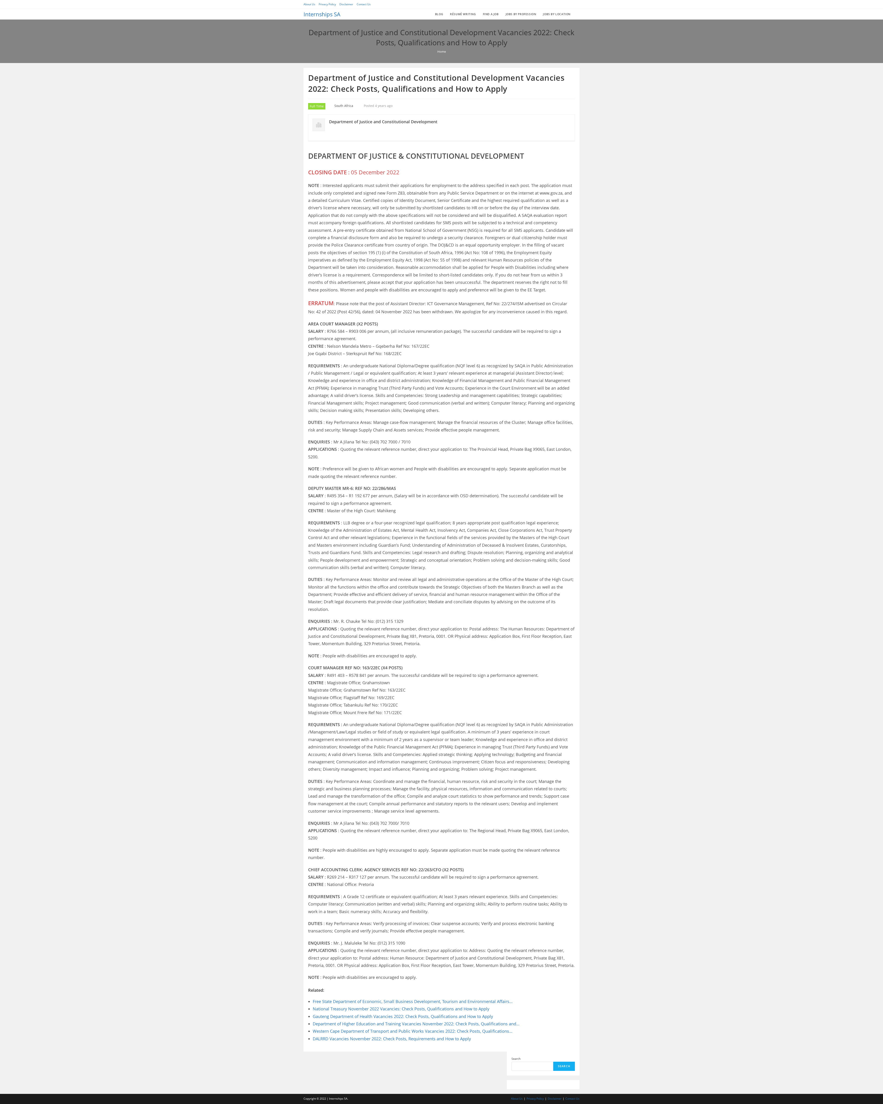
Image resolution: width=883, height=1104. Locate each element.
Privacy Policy (327, 4)
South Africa (343, 106)
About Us (309, 4)
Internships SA (322, 14)
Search (516, 1059)
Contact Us (364, 4)
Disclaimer (346, 4)
